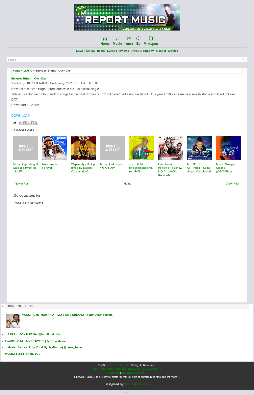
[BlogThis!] (25, 123)
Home (105, 44)
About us (99, 368)
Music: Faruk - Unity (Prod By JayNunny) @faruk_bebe (45, 347)
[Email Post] (14, 122)
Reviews (123, 50)
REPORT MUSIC (118, 365)
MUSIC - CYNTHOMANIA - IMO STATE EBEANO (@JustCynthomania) (68, 314)
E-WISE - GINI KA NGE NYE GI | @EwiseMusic (35, 341)
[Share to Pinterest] (36, 123)
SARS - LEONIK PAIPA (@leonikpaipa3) (34, 334)
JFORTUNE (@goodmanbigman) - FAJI (141, 168)
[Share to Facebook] (32, 123)
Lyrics (111, 50)
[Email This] (21, 123)
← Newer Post (20, 183)
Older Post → (234, 183)
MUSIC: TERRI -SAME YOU (22, 353)
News (80, 50)
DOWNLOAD (20, 115)
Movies (173, 50)
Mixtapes (151, 44)
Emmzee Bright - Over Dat (28, 78)
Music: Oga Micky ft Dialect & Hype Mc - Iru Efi (25, 168)
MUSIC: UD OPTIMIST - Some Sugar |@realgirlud (199, 168)
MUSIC (27, 70)
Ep (138, 44)
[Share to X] (28, 123)
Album (90, 50)
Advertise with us (133, 372)
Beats (101, 50)
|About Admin (115, 368)
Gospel (161, 50)
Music (117, 44)
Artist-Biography (142, 50)
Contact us (153, 368)
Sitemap (114, 372)
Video (129, 43)
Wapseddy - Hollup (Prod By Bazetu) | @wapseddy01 (83, 168)
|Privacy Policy (135, 368)
